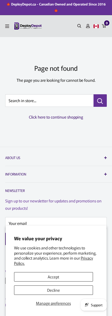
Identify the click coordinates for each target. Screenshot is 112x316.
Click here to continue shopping (56, 117)
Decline (53, 290)
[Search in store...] (100, 100)
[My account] (88, 26)
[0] (104, 26)
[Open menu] (7, 26)
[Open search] (79, 26)
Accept (53, 276)
